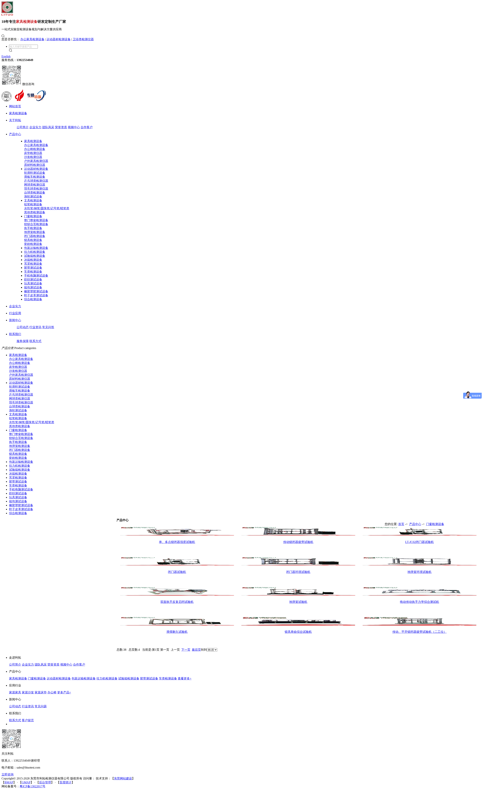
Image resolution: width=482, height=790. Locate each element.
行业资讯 (35, 327)
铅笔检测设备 (33, 204)
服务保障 (23, 341)
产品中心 (415, 524)
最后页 (196, 649)
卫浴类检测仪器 (83, 39)
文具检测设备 (33, 200)
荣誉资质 (61, 127)
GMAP (26, 782)
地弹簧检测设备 (34, 232)
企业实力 (35, 127)
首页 (401, 524)
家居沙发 (28, 692)
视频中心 (74, 127)
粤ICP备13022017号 (32, 786)
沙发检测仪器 (33, 157)
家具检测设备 (33, 141)
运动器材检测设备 (59, 39)
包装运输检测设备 (36, 247)
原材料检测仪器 (34, 164)
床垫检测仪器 (33, 153)
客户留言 (28, 720)
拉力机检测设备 (34, 251)
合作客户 (87, 127)
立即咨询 (8, 774)
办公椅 (51, 692)
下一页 (185, 649)
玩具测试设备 (33, 283)
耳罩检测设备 (33, 263)
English (6, 56)
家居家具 (15, 692)
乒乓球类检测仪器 (36, 180)
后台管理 (45, 782)
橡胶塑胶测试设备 (36, 291)
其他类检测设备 (34, 212)
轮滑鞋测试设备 (34, 172)
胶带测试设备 (33, 267)
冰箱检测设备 (33, 259)
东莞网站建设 (123, 778)
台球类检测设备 (34, 192)
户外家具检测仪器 (36, 160)
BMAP (9, 782)
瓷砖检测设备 (33, 244)
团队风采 (48, 127)
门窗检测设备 (33, 216)
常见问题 (41, 706)
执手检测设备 (33, 228)
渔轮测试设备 (33, 196)
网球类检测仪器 (34, 184)
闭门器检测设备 (34, 236)
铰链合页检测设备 (36, 224)
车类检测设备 (33, 271)
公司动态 (23, 327)
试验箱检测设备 (34, 255)
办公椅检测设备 (34, 149)
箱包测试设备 (33, 287)
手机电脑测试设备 (36, 275)
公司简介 (23, 127)
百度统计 (65, 782)
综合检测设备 (33, 299)
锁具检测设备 (33, 240)
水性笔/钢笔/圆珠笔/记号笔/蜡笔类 (46, 208)
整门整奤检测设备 (36, 220)
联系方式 (35, 341)
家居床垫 (41, 692)
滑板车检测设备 (34, 176)
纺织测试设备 (33, 279)
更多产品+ (64, 692)
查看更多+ (184, 678)
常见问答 (48, 327)
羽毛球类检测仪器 (36, 188)
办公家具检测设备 (32, 39)
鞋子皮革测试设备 (36, 295)
